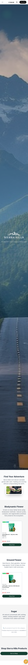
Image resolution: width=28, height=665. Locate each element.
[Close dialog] (26, 324)
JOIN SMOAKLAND (20, 334)
